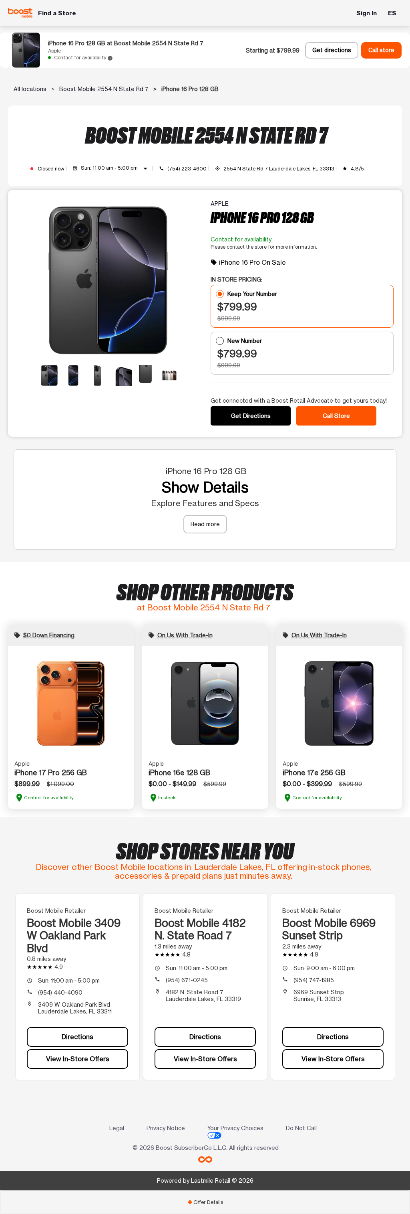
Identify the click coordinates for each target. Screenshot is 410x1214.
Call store (381, 50)
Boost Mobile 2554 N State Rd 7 (104, 88)
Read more (205, 524)
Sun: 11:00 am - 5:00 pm (115, 168)
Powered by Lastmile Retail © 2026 (205, 1180)
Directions (77, 1037)
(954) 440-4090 (60, 992)
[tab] (205, 1202)
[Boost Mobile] (20, 13)
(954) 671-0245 (187, 980)
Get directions (331, 50)
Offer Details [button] (205, 1202)
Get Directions (251, 415)
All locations (30, 88)
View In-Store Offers (77, 1059)
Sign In (366, 13)
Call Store (336, 415)
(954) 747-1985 (313, 980)
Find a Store (57, 13)
